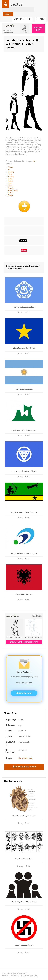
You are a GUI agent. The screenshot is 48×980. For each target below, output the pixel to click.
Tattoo (10, 179)
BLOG (40, 19)
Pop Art (10, 195)
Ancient (10, 188)
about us (5, 976)
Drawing (11, 172)
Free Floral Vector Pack (24, 859)
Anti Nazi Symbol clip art (24, 945)
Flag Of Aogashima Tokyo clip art (24, 471)
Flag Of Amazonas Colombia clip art (24, 512)
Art (34, 161)
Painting (11, 176)
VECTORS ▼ (22, 19)
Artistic (10, 167)
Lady (30, 758)
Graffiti (10, 181)
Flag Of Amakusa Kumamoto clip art (24, 553)
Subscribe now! (24, 693)
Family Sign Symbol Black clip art (24, 902)
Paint (10, 174)
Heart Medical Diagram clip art (24, 816)
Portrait (10, 193)
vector (16, 4)
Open (10, 184)
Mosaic (10, 186)
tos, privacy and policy (29, 976)
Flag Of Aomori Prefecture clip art (24, 430)
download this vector (25, 766)
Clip (19, 758)
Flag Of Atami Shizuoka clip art (24, 307)
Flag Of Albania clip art (24, 594)
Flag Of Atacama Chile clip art (24, 348)
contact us (15, 976)
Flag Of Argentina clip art (24, 389)
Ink (9, 170)
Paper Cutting (13, 190)
